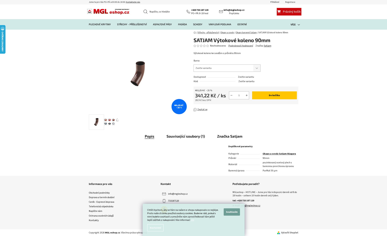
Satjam (267, 45)
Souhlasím (232, 212)
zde (192, 220)
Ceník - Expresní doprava (101, 202)
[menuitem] (100, 24)
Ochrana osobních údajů (101, 215)
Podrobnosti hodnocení (240, 45)
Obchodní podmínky (99, 192)
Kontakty (94, 220)
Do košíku (274, 95)
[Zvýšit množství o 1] (246, 95)
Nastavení (155, 227)
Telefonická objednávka (101, 206)
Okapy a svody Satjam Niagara (279, 153)
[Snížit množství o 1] (231, 95)
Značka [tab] (229, 136)
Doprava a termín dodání (101, 197)
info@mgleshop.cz (234, 10)
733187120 (173, 201)
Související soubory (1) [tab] (186, 136)
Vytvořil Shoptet (289, 232)
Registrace (290, 2)
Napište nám (95, 211)
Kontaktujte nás (133, 2)
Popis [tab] (149, 136)
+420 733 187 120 (199, 10)
